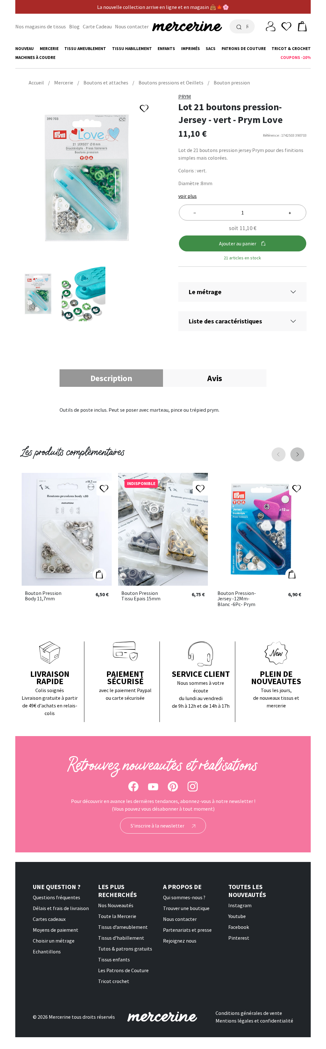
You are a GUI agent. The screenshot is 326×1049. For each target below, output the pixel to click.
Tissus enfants (114, 959)
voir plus (187, 196)
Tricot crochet (113, 981)
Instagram (240, 905)
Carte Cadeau (97, 26)
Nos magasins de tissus (40, 26)
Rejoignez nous (179, 940)
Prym (184, 96)
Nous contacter (132, 26)
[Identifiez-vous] (271, 26)
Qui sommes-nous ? (184, 897)
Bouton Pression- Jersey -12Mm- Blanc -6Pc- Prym (236, 598)
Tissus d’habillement (121, 938)
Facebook (238, 927)
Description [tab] (111, 378)
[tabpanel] (163, 410)
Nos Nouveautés (115, 905)
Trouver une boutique (186, 908)
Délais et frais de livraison (61, 908)
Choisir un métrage (53, 940)
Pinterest (238, 938)
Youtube (237, 916)
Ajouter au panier (237, 243)
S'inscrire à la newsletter (158, 825)
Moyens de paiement (55, 930)
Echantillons (47, 951)
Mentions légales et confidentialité (254, 1020)
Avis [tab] (214, 378)
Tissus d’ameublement (123, 927)
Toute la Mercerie (117, 916)
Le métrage (205, 292)
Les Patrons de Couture (123, 970)
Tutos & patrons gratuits (125, 948)
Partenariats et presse (187, 930)
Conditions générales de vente (249, 1013)
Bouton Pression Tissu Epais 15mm (140, 596)
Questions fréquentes (56, 897)
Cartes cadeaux (49, 919)
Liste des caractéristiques (225, 321)
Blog (74, 26)
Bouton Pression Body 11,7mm (43, 596)
